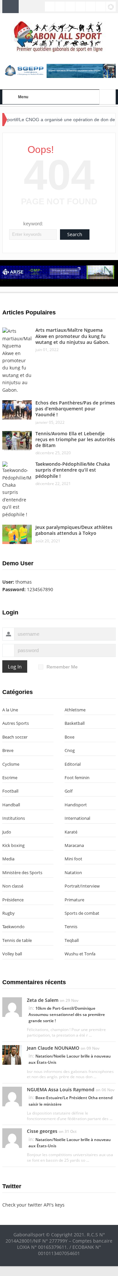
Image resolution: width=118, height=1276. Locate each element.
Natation (73, 872)
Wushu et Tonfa (80, 954)
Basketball (75, 723)
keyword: (33, 223)
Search (74, 234)
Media (8, 859)
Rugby (8, 913)
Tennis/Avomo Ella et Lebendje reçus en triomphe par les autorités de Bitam (75, 439)
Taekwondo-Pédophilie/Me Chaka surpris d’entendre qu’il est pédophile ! (72, 470)
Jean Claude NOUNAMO (53, 1048)
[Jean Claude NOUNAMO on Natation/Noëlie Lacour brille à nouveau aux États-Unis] (12, 1055)
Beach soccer (15, 737)
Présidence (13, 900)
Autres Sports (15, 723)
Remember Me (62, 666)
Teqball (72, 940)
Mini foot (73, 859)
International (77, 818)
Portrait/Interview (82, 886)
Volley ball (12, 954)
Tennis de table (17, 940)
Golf (68, 791)
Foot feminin (77, 777)
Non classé (12, 886)
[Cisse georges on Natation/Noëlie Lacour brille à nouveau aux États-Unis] (12, 1138)
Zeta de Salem (42, 1000)
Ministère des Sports (22, 872)
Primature (74, 900)
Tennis (71, 926)
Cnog (70, 750)
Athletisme (75, 710)
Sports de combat (82, 913)
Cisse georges (42, 1131)
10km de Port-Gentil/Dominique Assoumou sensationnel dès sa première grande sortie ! (67, 1014)
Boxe (69, 737)
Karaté (71, 832)
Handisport (76, 805)
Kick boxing (13, 845)
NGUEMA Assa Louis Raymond (60, 1089)
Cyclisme (10, 764)
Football (10, 791)
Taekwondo (13, 926)
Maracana (74, 845)
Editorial (73, 764)
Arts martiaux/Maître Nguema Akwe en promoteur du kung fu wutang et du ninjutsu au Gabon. (72, 336)
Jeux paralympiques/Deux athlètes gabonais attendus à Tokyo (73, 530)
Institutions (13, 818)
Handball (11, 805)
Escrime (9, 777)
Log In (15, 666)
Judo (6, 832)
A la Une (10, 710)
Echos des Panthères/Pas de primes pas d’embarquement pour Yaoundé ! (75, 409)
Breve (7, 750)
